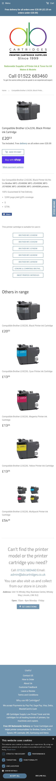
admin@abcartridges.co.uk (28, 574)
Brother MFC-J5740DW (28, 249)
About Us (28, 683)
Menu (7, 3)
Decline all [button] (41, 776)
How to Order (28, 679)
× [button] (53, 739)
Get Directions (29, 607)
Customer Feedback (28, 687)
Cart (52, 3)
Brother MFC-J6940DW (28, 262)
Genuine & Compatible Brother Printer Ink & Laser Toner (29, 269)
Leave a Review (28, 691)
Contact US (28, 675)
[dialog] (28, 758)
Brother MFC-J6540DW (28, 255)
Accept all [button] (15, 776)
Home (4, 90)
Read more (11, 749)
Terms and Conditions (28, 695)
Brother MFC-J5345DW (28, 242)
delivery (23, 143)
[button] (28, 770)
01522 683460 (33, 76)
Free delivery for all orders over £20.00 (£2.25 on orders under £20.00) (28, 11)
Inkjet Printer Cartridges (28, 275)
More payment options (13, 167)
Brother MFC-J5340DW (28, 235)
